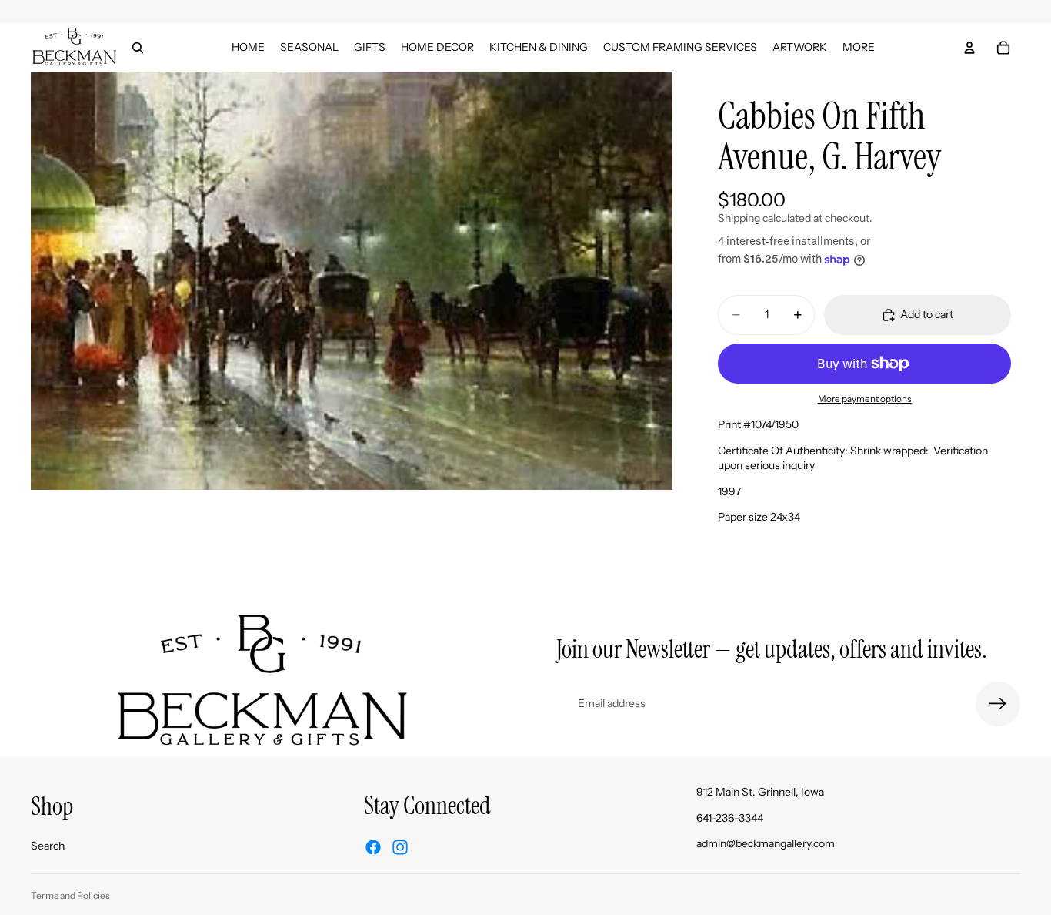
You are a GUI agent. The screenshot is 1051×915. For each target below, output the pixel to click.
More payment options (865, 399)
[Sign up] (998, 704)
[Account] (969, 48)
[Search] (138, 48)
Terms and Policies (70, 895)
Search (48, 846)
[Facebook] (373, 847)
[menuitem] (859, 47)
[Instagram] (400, 847)
